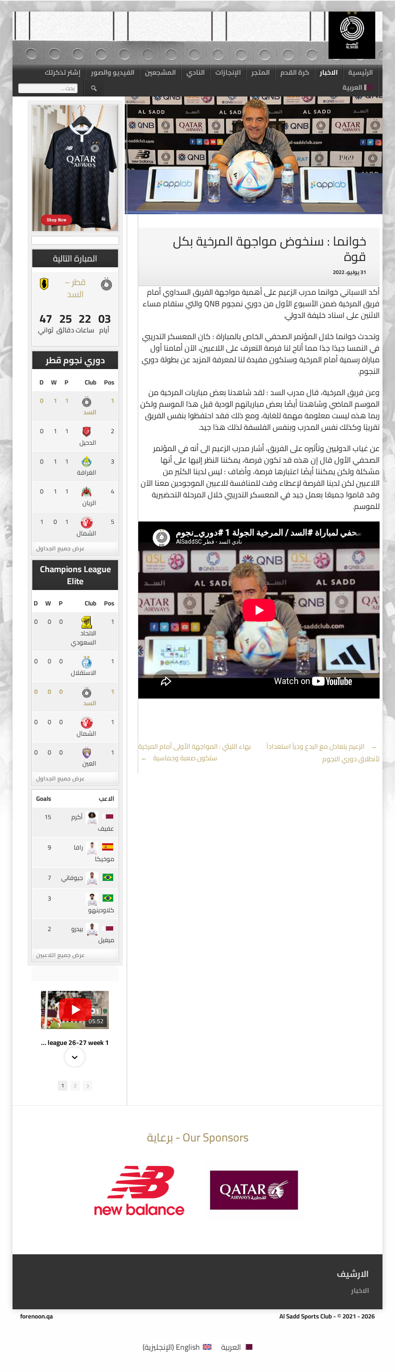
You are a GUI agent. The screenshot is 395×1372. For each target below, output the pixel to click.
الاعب (106, 798)
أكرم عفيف (92, 822)
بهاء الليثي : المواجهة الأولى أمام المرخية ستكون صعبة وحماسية (194, 752)
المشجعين (160, 72)
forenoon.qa (36, 1316)
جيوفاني (72, 877)
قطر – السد (75, 288)
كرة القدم (294, 72)
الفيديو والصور (112, 72)
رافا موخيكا (94, 852)
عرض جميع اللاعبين (60, 954)
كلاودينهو (101, 910)
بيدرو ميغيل (92, 934)
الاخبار (329, 72)
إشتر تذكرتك (62, 72)
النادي (195, 72)
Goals (43, 798)
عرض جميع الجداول (60, 548)
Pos (109, 382)
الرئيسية (360, 72)
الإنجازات (228, 72)
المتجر (260, 72)
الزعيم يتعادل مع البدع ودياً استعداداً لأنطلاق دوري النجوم (323, 752)
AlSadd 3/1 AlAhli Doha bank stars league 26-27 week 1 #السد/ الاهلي (75, 1042)
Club (90, 382)
